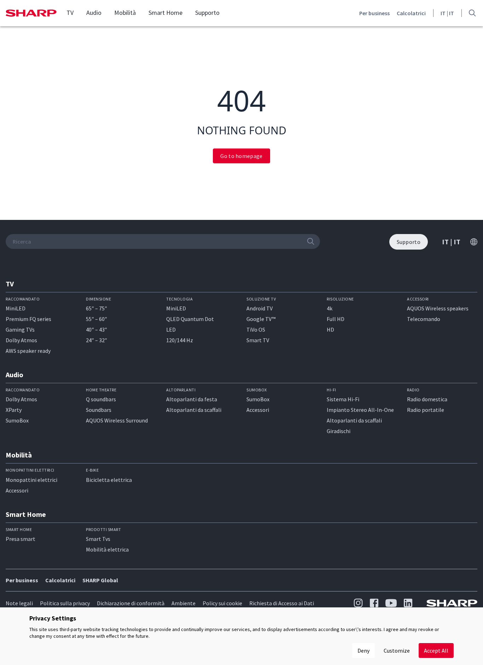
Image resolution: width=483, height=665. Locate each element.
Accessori (257, 409)
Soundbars (98, 409)
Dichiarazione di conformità (130, 603)
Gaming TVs (20, 329)
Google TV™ (260, 318)
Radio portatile (425, 409)
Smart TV (257, 340)
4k (329, 308)
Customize (397, 650)
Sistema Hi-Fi (343, 399)
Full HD (335, 318)
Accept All (436, 650)
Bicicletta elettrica (109, 479)
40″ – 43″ (96, 329)
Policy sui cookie (222, 603)
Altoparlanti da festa (191, 399)
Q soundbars (101, 399)
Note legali (19, 603)
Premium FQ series (28, 318)
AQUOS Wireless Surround (117, 420)
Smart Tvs (98, 538)
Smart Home (165, 13)
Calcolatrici (411, 13)
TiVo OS (255, 329)
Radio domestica (427, 399)
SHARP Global (100, 580)
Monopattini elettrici (31, 479)
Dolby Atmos (21, 340)
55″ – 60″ (96, 318)
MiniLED (15, 308)
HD (330, 329)
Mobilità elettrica (107, 549)
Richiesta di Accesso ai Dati (281, 603)
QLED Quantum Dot (190, 318)
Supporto (207, 13)
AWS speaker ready (28, 350)
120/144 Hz (179, 340)
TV (70, 13)
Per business (374, 13)
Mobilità (125, 13)
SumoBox (17, 420)
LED (171, 329)
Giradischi (338, 430)
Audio (93, 13)
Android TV (259, 308)
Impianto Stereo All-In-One (360, 409)
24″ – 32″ (96, 340)
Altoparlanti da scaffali (193, 409)
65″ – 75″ (96, 308)
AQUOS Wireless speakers (438, 308)
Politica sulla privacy (65, 603)
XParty (14, 409)
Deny (363, 650)
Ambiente (183, 603)
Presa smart (20, 538)
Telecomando (423, 318)
